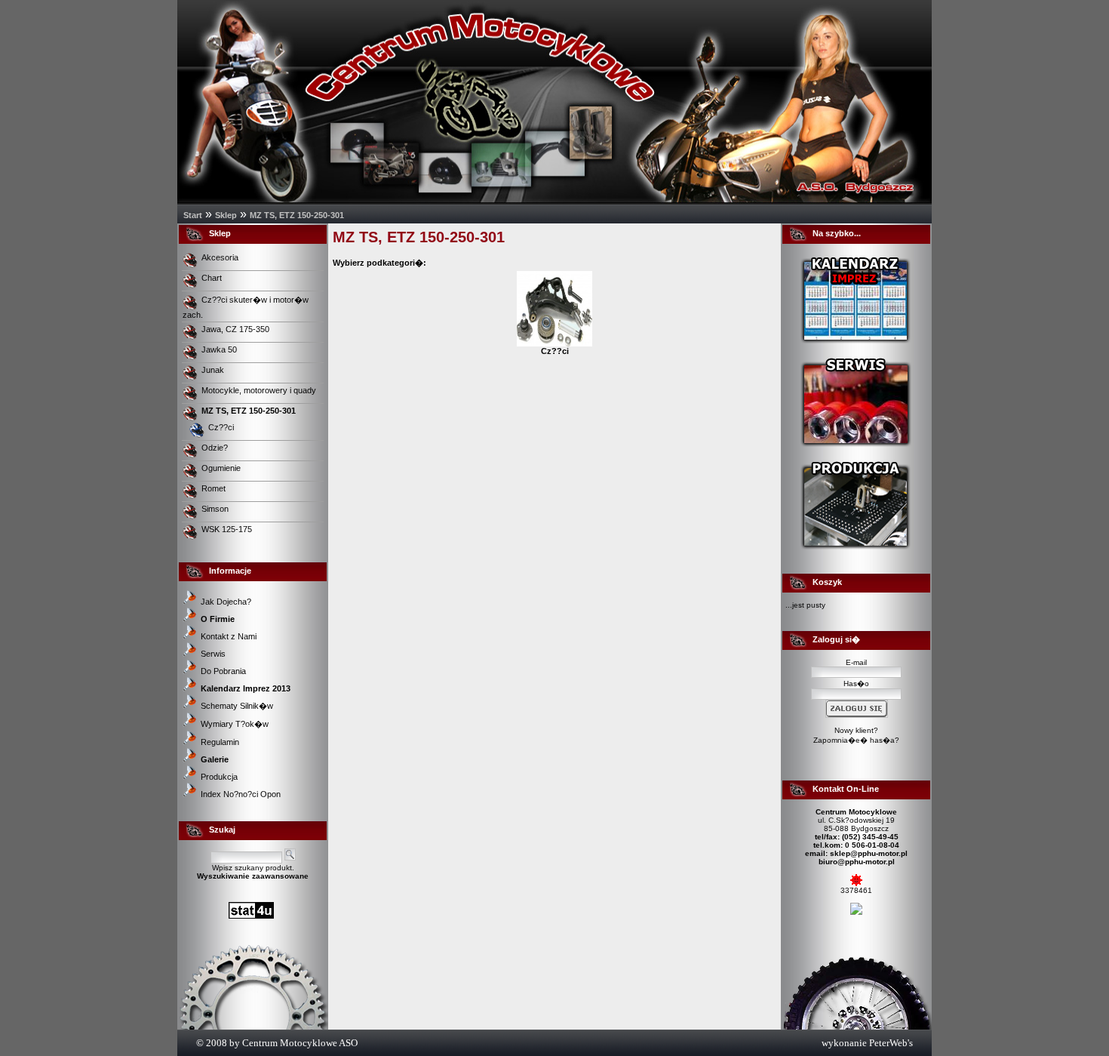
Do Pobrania (223, 671)
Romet (214, 488)
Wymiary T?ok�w (235, 723)
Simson (216, 508)
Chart (212, 277)
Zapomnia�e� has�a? (856, 740)
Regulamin (220, 742)
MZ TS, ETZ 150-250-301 (297, 215)
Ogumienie (222, 468)
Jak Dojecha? (226, 601)
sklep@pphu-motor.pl (869, 853)
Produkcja (219, 776)
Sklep (226, 215)
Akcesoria (221, 257)
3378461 (856, 890)
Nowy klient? (856, 730)
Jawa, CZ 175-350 (236, 329)
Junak (213, 369)
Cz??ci (221, 427)
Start (192, 215)
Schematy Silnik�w (237, 705)
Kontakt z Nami (229, 636)
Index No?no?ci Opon (241, 794)
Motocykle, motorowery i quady (259, 390)
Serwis (213, 653)
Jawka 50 (220, 349)
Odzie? (215, 447)
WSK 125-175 (227, 529)
